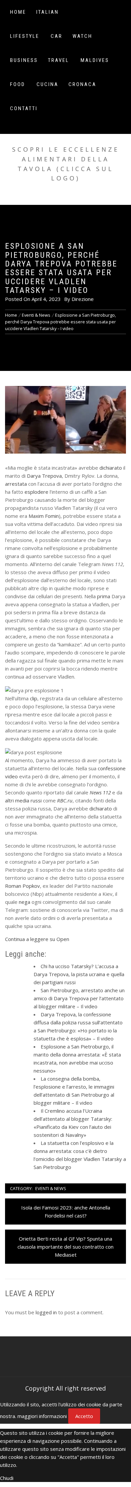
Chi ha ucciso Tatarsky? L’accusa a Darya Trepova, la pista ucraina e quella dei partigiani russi (79, 974)
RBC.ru (65, 800)
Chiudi (6, 1478)
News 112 (100, 792)
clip (33, 698)
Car (56, 36)
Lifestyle (24, 36)
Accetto (84, 1416)
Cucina (47, 84)
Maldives (95, 60)
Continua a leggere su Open (37, 939)
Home (18, 12)
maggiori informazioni (42, 1416)
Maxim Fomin (44, 516)
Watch (82, 36)
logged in (46, 1312)
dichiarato (110, 467)
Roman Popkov (22, 885)
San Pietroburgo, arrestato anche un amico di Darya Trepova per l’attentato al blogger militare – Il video (79, 998)
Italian (47, 12)
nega (24, 901)
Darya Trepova (44, 475)
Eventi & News (50, 1188)
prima (103, 596)
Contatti (24, 108)
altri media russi (23, 800)
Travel (58, 60)
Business (24, 60)
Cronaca (82, 84)
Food (17, 84)
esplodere (36, 491)
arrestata (16, 483)
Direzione (83, 299)
